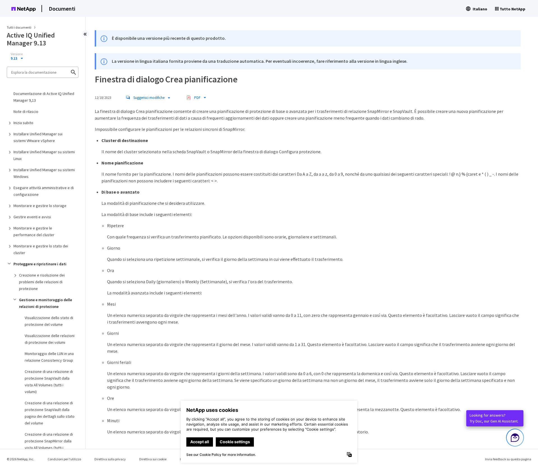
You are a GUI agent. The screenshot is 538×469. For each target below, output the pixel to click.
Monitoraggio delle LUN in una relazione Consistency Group (49, 357)
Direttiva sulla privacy (110, 459)
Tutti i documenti (19, 27)
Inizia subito (23, 122)
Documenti (62, 8)
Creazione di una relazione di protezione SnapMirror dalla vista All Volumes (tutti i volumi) (49, 444)
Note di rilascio (25, 111)
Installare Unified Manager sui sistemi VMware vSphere (37, 137)
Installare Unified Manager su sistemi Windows (44, 173)
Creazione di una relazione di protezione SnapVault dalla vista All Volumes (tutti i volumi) (49, 381)
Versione (17, 54)
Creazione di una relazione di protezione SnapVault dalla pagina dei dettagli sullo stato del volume (50, 413)
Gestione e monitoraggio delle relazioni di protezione (45, 303)
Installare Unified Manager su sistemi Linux (44, 155)
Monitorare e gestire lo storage (39, 205)
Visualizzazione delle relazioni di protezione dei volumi (50, 339)
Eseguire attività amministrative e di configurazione (43, 191)
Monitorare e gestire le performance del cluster (33, 231)
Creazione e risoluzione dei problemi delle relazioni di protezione (42, 282)
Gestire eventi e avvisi (32, 216)
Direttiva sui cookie (152, 459)
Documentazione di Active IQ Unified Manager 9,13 (43, 97)
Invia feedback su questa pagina (508, 459)
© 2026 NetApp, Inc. (20, 459)
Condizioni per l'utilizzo (64, 459)
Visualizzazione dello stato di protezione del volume (49, 321)
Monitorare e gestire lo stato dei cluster (40, 249)
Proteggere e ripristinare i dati (39, 263)
